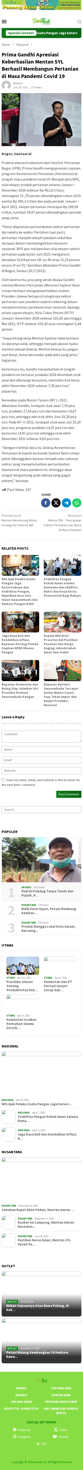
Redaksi (21, 1395)
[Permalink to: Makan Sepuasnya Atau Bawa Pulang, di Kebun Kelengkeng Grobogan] (41, 1293)
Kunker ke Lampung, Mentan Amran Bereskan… (46, 1224)
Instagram (24, 1437)
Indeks (21, 1388)
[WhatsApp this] (76, 502)
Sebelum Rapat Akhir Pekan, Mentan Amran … (38, 1210)
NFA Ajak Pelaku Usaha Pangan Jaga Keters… (37, 1104)
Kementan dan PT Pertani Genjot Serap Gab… (58, 986)
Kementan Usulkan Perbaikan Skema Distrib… (21, 1024)
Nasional (8, 1100)
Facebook (24, 1430)
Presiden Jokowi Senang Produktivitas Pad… (22, 986)
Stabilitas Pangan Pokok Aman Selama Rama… (48, 1119)
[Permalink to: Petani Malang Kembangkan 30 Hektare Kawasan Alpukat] (41, 1340)
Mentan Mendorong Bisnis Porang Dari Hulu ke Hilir (19, 520)
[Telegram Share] (66, 502)
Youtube (63, 1437)
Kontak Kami (61, 1395)
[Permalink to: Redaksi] (6, 85)
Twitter (63, 1430)
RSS (44, 1444)
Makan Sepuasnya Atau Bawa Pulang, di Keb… (37, 1308)
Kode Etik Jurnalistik (21, 1409)
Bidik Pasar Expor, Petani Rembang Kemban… (48, 911)
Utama (10, 977)
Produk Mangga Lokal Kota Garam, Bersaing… (48, 928)
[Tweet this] (56, 502)
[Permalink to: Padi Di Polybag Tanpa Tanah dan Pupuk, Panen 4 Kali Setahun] (41, 859)
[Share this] (45, 502)
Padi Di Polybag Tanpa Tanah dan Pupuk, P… (47, 893)
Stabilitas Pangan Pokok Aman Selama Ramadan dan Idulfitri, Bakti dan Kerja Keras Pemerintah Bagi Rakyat (62, 587)
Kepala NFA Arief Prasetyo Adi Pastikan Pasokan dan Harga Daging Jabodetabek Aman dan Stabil (61, 644)
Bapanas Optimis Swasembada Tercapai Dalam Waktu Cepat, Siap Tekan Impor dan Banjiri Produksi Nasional (61, 694)
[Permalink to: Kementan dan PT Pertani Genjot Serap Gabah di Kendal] (60, 966)
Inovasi (26, 887)
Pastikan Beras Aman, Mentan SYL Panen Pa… (44, 1242)
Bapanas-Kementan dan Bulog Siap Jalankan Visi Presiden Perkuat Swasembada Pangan (20, 690)
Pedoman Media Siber (61, 1402)
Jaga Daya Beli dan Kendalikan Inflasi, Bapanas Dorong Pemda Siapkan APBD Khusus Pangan (20, 644)
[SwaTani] (42, 21)
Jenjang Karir (21, 1402)
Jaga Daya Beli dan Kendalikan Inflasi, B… (47, 1136)
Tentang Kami (61, 1388)
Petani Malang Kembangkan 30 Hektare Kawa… (37, 1354)
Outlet (12, 1301)
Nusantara (28, 905)
